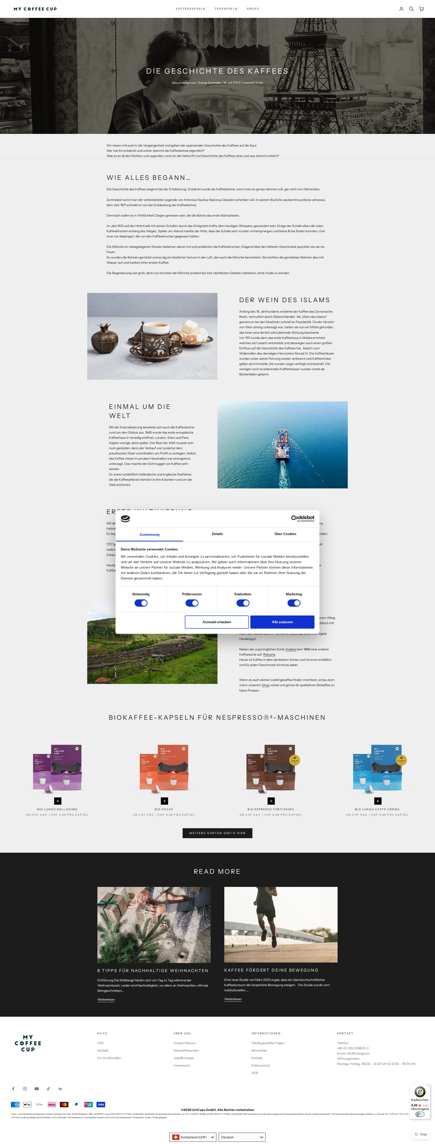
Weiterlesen (106, 999)
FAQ (100, 1043)
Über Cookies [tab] (285, 534)
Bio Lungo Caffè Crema (377, 809)
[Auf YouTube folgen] (36, 1088)
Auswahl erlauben (217, 622)
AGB (254, 1073)
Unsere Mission (185, 1043)
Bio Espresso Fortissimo (271, 809)
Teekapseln (226, 8)
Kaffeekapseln (190, 8)
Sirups (253, 8)
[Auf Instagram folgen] (25, 1088)
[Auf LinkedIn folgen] (60, 1088)
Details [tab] (217, 534)
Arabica (290, 649)
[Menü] (427, 1086)
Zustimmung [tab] (150, 534)
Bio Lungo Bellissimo (57, 809)
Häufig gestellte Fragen (268, 1043)
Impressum (182, 1065)
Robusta (269, 654)
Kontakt (103, 1050)
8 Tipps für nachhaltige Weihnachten (153, 970)
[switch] (192, 603)
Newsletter (259, 1050)
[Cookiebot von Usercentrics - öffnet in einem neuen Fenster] (294, 518)
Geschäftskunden (186, 1050)
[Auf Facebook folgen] (13, 1088)
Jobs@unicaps (184, 1058)
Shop (265, 685)
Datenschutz (260, 1065)
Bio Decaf (164, 809)
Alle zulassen (282, 622)
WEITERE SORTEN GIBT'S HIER (217, 833)
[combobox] (192, 1137)
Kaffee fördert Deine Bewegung (271, 970)
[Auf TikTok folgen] (48, 1088)
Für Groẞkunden (109, 1058)
